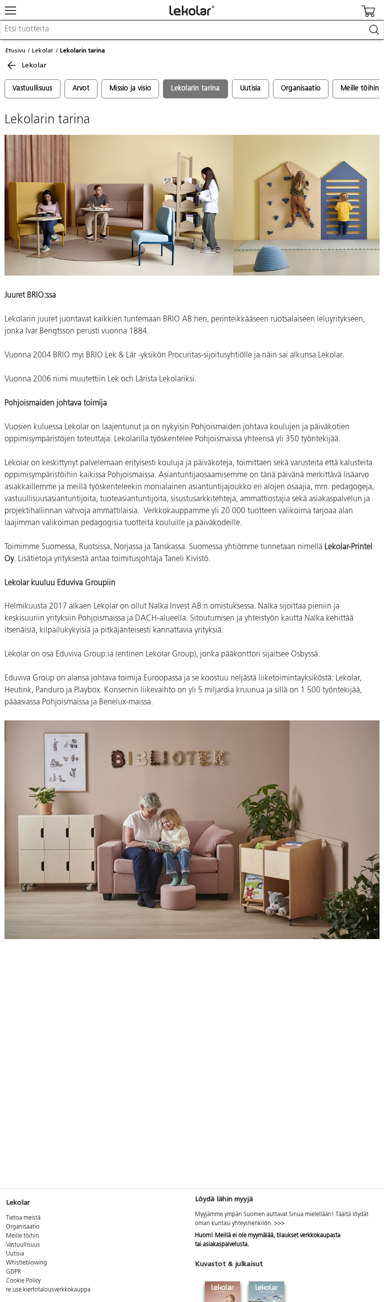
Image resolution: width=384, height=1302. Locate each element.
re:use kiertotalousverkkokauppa (48, 1290)
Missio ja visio (130, 88)
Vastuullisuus (32, 88)
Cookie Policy (23, 1281)
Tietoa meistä (23, 1218)
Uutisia (250, 88)
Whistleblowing (26, 1263)
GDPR (13, 1272)
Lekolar (43, 50)
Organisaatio (300, 88)
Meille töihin (22, 1236)
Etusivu (16, 50)
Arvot (81, 88)
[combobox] (192, 30)
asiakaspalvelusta (225, 1245)
